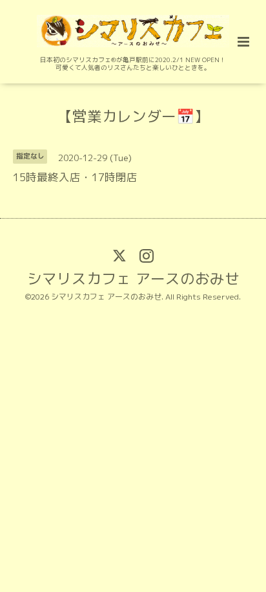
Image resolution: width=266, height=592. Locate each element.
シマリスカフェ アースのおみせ (133, 279)
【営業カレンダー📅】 (133, 116)
